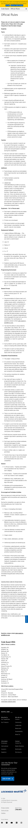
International (4, 746)
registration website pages (8, 701)
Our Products (4, 722)
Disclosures (18, 752)
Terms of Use (4, 810)
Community (18, 722)
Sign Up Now (6, 778)
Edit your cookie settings (17, 5)
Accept (7, 5)
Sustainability (18, 731)
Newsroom (18, 728)
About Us (17, 734)
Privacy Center (5, 808)
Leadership (18, 725)
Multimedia (18, 749)
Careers (17, 719)
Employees (4, 743)
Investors (3, 749)
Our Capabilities (5, 719)
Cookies (3, 813)
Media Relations (19, 746)
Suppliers (3, 752)
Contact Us (18, 743)
